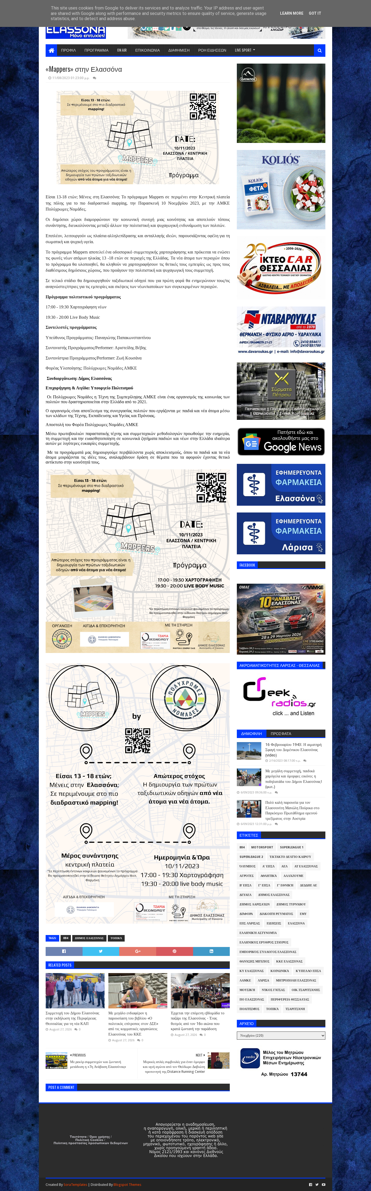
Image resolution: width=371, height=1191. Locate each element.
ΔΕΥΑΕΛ (245, 895)
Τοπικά (116, 938)
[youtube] (323, 1185)
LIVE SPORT (243, 50)
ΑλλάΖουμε (293, 876)
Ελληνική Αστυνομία (258, 933)
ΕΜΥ (303, 914)
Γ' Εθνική (285, 885)
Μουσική (247, 990)
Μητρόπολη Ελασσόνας (296, 980)
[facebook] (310, 1185)
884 (65, 938)
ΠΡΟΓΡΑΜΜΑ (96, 50)
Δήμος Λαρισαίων (255, 904)
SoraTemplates (75, 1185)
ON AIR (122, 50)
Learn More (291, 13)
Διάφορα (246, 914)
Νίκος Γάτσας (273, 990)
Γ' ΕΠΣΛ (264, 885)
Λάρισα (263, 980)
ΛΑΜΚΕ (245, 980)
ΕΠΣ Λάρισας (250, 923)
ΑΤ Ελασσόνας (306, 866)
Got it (315, 13)
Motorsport (262, 847)
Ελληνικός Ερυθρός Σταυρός (264, 942)
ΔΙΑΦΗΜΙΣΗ (179, 50)
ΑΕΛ (284, 866)
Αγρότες (247, 876)
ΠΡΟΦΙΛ (68, 50)
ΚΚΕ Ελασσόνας (289, 961)
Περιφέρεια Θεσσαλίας (290, 999)
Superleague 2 (251, 857)
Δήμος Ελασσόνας (89, 938)
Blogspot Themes (127, 1185)
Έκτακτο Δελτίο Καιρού (290, 857)
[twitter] (317, 1185)
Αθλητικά (268, 876)
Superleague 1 (291, 847)
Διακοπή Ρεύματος (276, 914)
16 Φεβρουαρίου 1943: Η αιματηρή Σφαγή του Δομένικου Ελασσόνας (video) (293, 749)
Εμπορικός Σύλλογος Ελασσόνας (268, 952)
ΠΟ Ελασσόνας (252, 999)
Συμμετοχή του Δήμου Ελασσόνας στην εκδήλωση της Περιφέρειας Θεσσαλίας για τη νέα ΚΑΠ (72, 1018)
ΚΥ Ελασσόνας (252, 971)
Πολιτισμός (249, 1009)
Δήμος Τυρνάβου (291, 904)
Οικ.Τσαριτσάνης (306, 990)
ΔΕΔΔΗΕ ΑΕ (308, 885)
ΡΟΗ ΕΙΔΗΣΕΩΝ (212, 50)
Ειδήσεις (274, 923)
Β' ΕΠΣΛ (245, 885)
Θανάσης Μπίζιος (254, 961)
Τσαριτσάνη (295, 1009)
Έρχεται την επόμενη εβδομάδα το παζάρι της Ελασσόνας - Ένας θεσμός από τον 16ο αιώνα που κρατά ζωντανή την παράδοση (197, 1021)
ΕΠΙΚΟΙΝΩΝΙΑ (147, 50)
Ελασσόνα (296, 923)
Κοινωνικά (280, 971)
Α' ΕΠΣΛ (268, 866)
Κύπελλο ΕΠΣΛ (308, 971)
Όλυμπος (248, 866)
